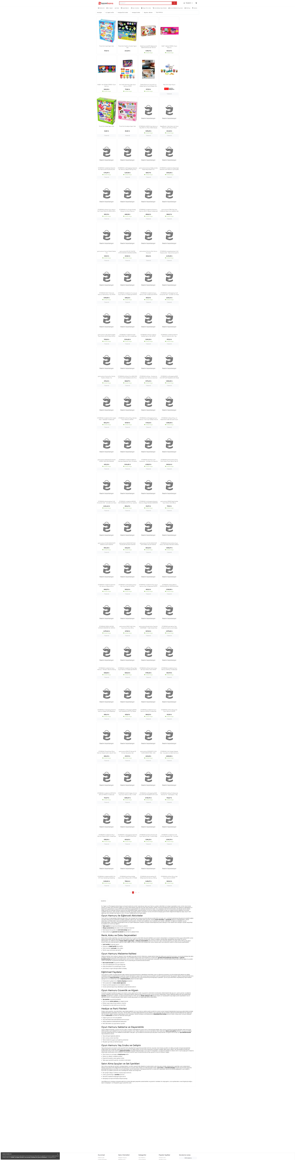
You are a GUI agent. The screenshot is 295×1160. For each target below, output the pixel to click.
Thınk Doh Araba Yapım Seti (106, 126)
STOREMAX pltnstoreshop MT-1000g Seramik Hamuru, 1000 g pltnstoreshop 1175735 (148, 877)
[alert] (30, 1156)
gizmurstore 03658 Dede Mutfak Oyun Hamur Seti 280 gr (169, 502)
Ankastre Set (162, 1157)
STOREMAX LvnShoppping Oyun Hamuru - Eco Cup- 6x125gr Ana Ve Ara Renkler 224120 (148, 418)
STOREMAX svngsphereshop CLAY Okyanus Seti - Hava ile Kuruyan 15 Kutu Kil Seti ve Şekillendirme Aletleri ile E (169, 252)
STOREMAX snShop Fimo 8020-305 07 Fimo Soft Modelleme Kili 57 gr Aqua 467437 (127, 377)
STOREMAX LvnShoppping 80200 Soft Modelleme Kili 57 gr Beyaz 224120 (127, 710)
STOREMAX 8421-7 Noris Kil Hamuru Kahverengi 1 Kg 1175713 (106, 293)
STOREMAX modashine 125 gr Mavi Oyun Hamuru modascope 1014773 (127, 668)
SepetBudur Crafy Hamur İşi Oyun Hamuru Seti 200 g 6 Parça (169, 127)
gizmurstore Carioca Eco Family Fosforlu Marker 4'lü (106, 377)
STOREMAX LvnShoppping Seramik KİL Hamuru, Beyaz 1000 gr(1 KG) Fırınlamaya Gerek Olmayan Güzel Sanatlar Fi (127, 168)
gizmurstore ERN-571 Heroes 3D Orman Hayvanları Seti (127, 752)
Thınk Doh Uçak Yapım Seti (106, 46)
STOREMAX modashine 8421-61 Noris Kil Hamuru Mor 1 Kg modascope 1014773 (169, 335)
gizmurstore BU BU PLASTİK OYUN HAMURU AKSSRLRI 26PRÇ (127, 252)
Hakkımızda (101, 1157)
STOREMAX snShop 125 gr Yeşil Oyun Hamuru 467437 (169, 877)
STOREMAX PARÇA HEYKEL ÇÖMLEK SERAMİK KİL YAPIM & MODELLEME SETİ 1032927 (106, 627)
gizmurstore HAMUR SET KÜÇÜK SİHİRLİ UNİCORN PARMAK (106, 460)
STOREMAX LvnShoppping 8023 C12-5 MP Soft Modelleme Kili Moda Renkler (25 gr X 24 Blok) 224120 (169, 377)
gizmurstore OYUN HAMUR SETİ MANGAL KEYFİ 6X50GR (106, 543)
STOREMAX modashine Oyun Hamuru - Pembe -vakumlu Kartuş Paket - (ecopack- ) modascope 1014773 (106, 668)
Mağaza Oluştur (122, 1157)
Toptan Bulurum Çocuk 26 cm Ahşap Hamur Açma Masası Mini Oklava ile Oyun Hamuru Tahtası (148, 85)
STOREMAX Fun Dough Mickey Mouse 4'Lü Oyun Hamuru (127, 210)
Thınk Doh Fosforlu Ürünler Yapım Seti (127, 46)
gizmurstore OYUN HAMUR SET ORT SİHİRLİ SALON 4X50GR (148, 543)
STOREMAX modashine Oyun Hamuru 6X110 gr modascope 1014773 (169, 668)
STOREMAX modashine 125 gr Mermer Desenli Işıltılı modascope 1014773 (106, 835)
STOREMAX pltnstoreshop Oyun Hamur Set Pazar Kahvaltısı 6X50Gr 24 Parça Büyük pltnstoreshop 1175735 (169, 543)
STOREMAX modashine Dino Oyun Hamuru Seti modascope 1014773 (148, 585)
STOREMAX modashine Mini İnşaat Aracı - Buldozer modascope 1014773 (106, 418)
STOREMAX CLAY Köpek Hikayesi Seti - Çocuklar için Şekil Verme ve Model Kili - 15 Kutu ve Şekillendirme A (169, 752)
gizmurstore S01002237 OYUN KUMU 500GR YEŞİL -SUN (148, 752)
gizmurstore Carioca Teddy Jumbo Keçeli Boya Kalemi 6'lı (148, 168)
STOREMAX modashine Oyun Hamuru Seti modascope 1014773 (148, 293)
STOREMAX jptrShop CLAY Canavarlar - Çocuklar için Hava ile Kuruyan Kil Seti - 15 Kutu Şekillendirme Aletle (148, 460)
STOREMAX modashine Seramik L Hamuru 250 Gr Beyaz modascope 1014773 (148, 210)
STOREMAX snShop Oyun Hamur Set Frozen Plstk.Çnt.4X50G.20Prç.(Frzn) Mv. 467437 (106, 210)
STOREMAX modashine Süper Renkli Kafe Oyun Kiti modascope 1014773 (127, 335)
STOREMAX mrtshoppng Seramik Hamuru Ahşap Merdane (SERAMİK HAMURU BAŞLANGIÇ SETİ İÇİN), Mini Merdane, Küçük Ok (148, 502)
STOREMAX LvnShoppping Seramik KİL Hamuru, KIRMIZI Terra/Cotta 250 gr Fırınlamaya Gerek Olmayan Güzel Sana (127, 835)
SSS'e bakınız (188, 1158)
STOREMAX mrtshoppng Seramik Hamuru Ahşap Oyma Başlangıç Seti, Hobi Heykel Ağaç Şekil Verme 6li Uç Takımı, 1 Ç (106, 710)
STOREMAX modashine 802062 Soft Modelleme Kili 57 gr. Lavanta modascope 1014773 (127, 502)
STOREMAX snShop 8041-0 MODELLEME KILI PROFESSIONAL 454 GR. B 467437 (169, 585)
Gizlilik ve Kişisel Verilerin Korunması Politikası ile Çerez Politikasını (29, 1157)
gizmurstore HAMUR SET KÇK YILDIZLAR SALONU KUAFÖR (127, 543)
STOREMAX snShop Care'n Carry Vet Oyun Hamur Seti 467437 (148, 668)
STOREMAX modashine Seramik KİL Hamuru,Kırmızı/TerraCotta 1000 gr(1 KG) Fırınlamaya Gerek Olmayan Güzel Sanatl (106, 168)
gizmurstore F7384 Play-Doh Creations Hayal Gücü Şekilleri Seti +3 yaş (169, 210)
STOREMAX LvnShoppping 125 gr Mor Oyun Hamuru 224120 (127, 585)
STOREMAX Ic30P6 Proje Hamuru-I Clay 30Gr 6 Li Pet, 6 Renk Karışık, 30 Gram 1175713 (148, 127)
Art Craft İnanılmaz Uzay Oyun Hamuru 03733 (127, 85)
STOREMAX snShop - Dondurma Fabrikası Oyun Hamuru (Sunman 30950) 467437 (148, 377)
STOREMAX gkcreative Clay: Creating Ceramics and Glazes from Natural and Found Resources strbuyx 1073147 (169, 627)
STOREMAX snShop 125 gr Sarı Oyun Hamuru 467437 (169, 710)
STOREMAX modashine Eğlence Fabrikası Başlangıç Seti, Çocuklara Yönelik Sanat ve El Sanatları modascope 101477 (127, 460)
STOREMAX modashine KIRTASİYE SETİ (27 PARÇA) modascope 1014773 (106, 793)
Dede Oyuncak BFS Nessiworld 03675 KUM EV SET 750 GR (148, 46)
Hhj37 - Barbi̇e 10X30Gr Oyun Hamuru (169, 46)
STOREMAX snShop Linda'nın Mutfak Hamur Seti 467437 (148, 335)
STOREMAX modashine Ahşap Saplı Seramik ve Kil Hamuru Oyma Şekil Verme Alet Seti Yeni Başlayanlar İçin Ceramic (169, 168)
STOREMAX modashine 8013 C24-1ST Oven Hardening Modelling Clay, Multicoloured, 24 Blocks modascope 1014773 (107, 877)
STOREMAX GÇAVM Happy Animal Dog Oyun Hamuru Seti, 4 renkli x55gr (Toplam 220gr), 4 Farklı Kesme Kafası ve (127, 793)
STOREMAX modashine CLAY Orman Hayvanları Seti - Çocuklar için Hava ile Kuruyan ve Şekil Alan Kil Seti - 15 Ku (169, 835)
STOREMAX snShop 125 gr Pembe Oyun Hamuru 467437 (127, 418)
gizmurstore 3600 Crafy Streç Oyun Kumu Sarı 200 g (127, 627)
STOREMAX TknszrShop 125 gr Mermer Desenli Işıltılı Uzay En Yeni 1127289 (106, 752)
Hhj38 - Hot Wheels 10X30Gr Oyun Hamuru (106, 85)
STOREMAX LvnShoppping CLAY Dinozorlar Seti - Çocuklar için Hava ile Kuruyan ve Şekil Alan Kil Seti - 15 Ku (169, 293)
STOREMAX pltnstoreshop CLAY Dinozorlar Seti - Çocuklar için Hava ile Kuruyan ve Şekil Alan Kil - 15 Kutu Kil (106, 502)
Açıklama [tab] (103, 901)
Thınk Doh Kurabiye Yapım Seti (127, 126)
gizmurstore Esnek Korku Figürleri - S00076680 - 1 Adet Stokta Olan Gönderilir (148, 627)
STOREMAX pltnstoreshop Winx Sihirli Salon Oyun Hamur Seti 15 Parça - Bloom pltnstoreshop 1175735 (169, 460)
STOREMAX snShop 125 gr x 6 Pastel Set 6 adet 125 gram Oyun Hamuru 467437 (169, 418)
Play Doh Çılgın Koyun (169, 84)
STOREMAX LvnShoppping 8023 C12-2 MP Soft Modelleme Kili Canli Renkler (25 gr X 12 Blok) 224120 (148, 793)
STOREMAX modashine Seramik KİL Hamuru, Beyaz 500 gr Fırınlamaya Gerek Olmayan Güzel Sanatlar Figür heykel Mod (106, 585)
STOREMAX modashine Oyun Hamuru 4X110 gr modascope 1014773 (148, 710)
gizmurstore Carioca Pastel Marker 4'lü (106, 252)
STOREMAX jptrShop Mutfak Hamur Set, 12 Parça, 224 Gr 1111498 (127, 877)
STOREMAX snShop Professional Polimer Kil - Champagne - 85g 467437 (169, 793)
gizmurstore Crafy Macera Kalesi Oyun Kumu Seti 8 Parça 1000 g (106, 335)
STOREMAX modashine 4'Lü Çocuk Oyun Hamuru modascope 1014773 (127, 293)
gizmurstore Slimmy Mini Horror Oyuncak (148, 252)
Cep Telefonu (142, 1157)
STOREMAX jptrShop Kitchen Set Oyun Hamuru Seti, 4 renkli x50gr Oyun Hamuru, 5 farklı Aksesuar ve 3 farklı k (148, 835)
